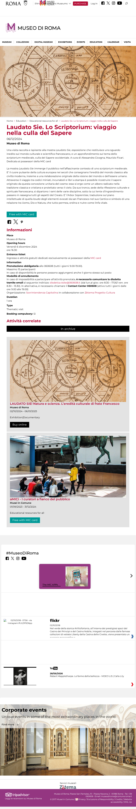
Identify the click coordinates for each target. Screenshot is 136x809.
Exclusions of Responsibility (100, 799)
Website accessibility (121, 800)
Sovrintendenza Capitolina (42, 292)
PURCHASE (80, 3)
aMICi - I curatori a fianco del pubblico (40, 499)
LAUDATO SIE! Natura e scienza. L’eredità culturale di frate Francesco (64, 404)
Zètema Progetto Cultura (100, 292)
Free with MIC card (21, 214)
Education (96, 42)
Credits (118, 799)
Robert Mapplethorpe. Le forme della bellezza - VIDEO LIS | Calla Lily (87, 676)
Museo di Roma (39, 28)
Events (81, 42)
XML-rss (128, 802)
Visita (127, 42)
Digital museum (43, 42)
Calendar (113, 42)
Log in (94, 3)
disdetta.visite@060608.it (65, 282)
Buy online (19, 424)
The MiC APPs (50, 584)
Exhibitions (65, 42)
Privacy (81, 799)
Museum (6, 42)
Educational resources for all (44, 121)
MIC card (95, 258)
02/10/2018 (90, 631)
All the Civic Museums (56, 3)
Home (10, 121)
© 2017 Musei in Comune (62, 799)
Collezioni (22, 42)
